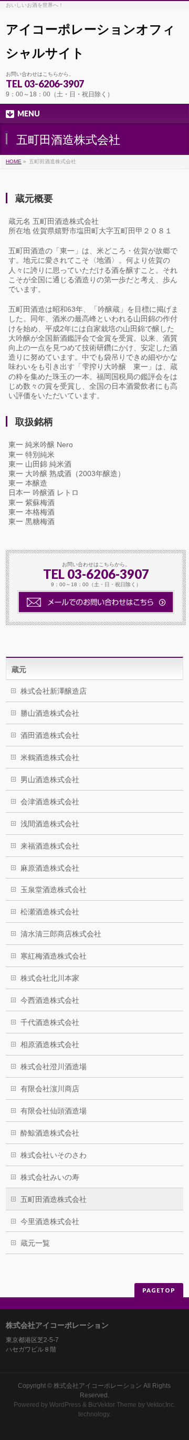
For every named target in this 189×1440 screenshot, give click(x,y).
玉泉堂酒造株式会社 (53, 889)
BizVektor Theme (112, 1404)
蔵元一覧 (35, 1243)
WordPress (65, 1404)
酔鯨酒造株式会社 (49, 1133)
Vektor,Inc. (160, 1404)
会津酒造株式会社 (49, 801)
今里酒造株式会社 (49, 1221)
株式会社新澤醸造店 (53, 691)
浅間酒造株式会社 (49, 824)
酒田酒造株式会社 (49, 735)
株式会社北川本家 (49, 978)
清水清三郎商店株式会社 (60, 934)
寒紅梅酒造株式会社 (53, 956)
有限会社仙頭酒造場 (53, 1111)
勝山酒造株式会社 (49, 713)
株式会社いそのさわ (53, 1155)
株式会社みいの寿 (49, 1177)
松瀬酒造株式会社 (49, 912)
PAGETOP (158, 1290)
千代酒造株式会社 (49, 1022)
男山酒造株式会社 (49, 779)
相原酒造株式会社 (49, 1044)
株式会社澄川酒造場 (53, 1066)
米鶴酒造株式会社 (49, 757)
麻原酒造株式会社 (49, 868)
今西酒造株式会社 (49, 1000)
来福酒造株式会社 (49, 846)
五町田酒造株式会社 (53, 1199)
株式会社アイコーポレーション (98, 1385)
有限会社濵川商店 (49, 1088)
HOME (14, 161)
